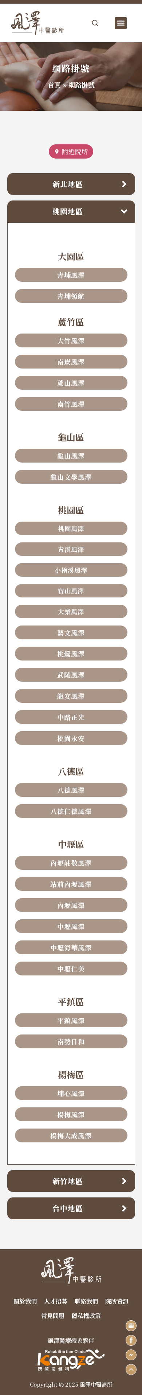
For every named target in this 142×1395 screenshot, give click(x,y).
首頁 (54, 84)
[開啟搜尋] (95, 23)
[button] (121, 23)
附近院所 (75, 151)
